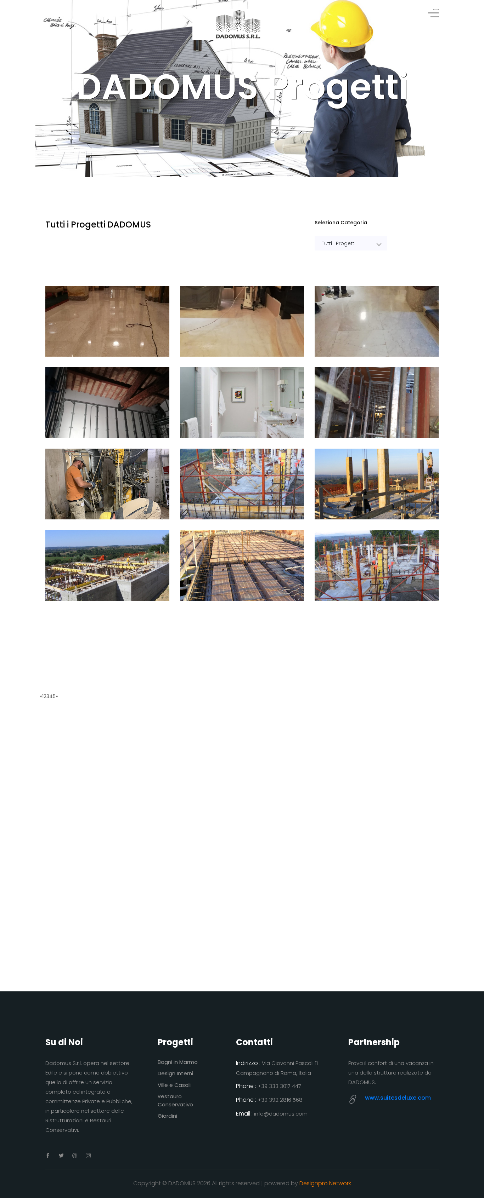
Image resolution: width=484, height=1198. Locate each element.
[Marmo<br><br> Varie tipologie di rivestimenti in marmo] (242, 402)
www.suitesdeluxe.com (398, 1098)
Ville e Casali (174, 1085)
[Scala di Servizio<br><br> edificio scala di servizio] (377, 402)
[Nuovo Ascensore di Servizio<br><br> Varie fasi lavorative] (107, 484)
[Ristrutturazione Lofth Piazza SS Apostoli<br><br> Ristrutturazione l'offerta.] (107, 402)
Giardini (167, 1115)
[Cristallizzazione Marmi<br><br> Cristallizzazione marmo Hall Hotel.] (242, 321)
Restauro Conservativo (175, 1100)
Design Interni (175, 1073)
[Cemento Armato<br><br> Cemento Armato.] (242, 484)
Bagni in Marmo (178, 1062)
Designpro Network (325, 1183)
